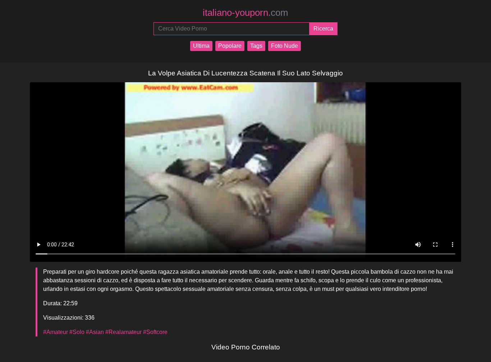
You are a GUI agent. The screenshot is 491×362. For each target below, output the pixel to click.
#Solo (76, 332)
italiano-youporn (245, 13)
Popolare (230, 46)
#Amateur (55, 332)
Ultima (201, 46)
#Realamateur (123, 332)
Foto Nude (284, 46)
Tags (256, 46)
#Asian (95, 332)
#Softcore (155, 332)
